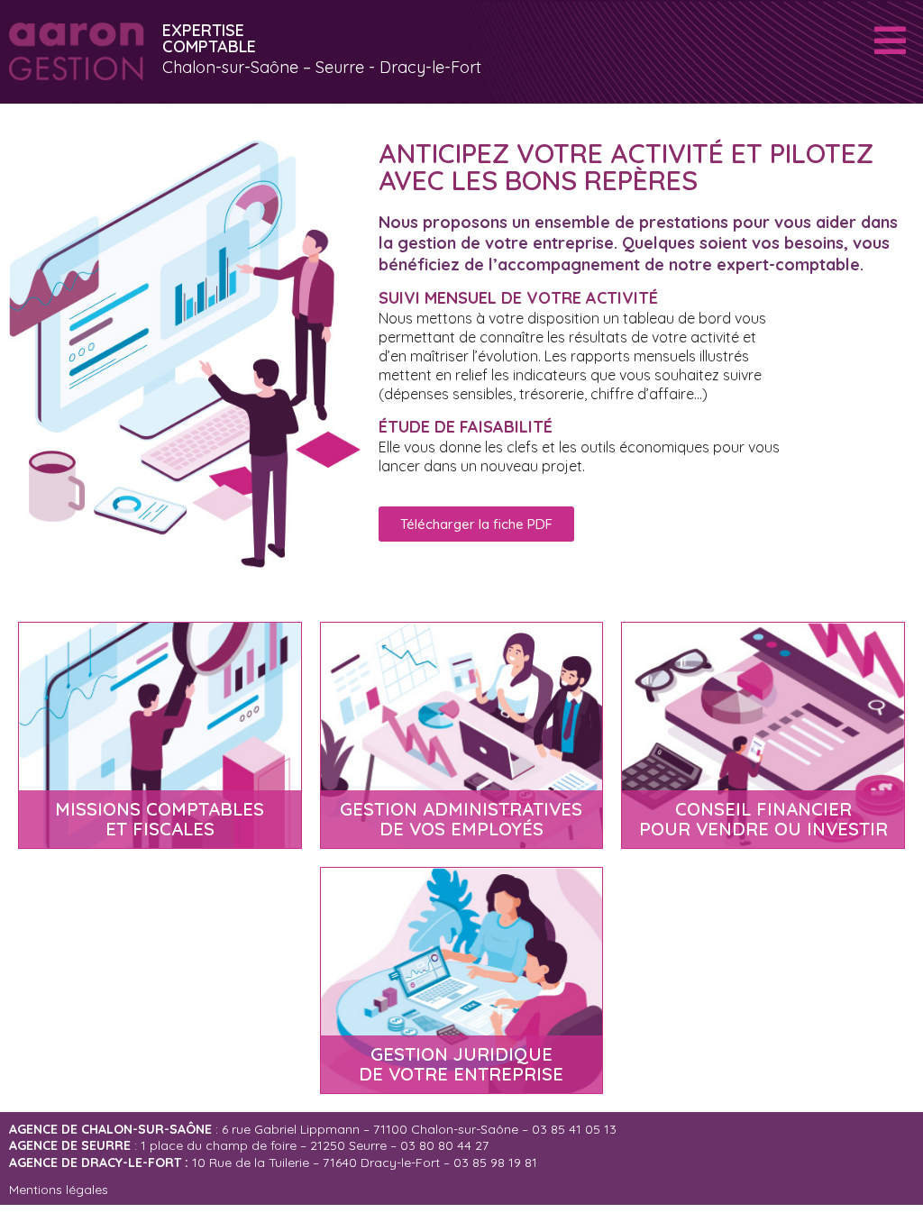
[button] (476, 524)
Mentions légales (58, 1189)
